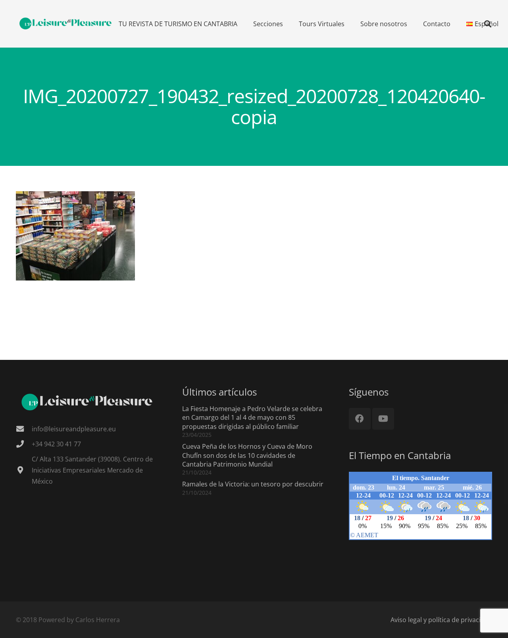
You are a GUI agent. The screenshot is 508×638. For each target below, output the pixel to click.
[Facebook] (360, 419)
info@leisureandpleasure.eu (74, 429)
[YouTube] (383, 419)
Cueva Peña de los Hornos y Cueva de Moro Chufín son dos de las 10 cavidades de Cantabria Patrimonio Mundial (247, 455)
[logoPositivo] (66, 24)
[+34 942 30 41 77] (24, 444)
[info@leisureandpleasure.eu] (24, 428)
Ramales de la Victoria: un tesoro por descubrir (252, 484)
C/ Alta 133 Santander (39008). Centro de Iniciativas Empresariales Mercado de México (92, 470)
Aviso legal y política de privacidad (441, 619)
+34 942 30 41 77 (56, 444)
